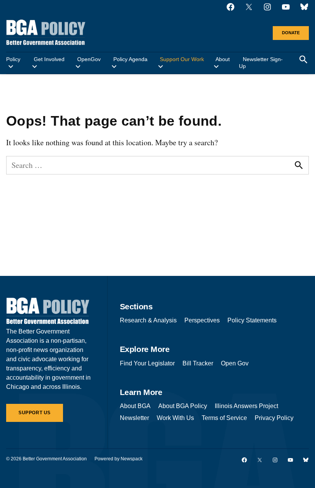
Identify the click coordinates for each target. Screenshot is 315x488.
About (223, 59)
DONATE (291, 32)
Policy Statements (252, 320)
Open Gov (235, 363)
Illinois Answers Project (246, 406)
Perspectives (202, 320)
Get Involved (49, 59)
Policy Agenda (130, 59)
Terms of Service (224, 418)
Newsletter (134, 418)
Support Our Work (182, 59)
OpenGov (89, 59)
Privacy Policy (274, 418)
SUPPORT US (34, 412)
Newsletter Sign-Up (261, 62)
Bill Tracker (197, 363)
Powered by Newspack (118, 458)
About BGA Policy (182, 406)
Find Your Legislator (147, 363)
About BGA (135, 406)
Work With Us (175, 418)
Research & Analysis (148, 320)
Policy (13, 59)
